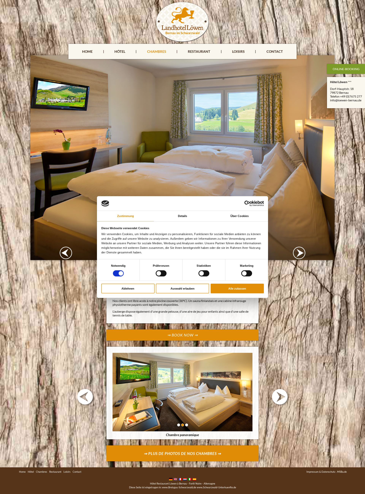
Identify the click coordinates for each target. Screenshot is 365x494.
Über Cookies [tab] (239, 216)
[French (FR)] (180, 478)
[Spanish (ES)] (194, 478)
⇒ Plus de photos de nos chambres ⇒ (182, 453)
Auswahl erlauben (182, 288)
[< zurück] (85, 397)
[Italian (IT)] (189, 478)
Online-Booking (346, 69)
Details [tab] (182, 216)
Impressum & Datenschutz (320, 471)
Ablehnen (127, 288)
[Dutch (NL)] (185, 478)
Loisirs (238, 51)
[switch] (161, 273)
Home (87, 51)
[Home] (182, 21)
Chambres (156, 51)
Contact (275, 51)
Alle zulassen (237, 288)
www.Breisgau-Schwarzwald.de (179, 487)
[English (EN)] (175, 478)
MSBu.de (342, 471)
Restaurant (199, 51)
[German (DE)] (170, 478)
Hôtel (119, 51)
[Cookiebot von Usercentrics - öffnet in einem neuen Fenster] (247, 203)
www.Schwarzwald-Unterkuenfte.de (216, 487)
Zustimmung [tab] (125, 216)
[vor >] (280, 397)
